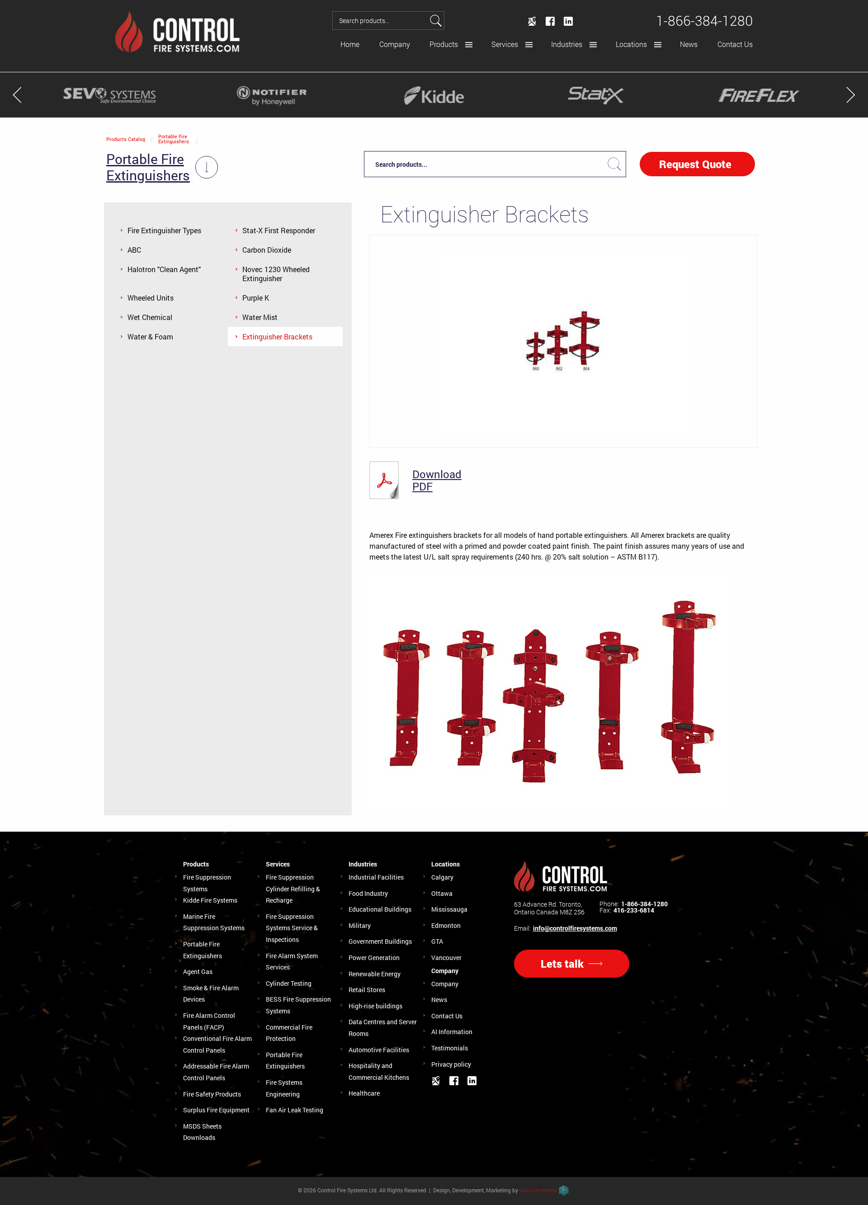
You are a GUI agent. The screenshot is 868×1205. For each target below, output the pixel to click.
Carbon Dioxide (266, 249)
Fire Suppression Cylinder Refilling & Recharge (293, 888)
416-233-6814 (633, 910)
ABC (134, 249)
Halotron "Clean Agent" (164, 269)
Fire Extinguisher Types (164, 230)
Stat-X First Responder (278, 230)
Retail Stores (367, 989)
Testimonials (449, 1048)
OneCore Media (538, 1190)
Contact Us (735, 44)
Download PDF (437, 480)
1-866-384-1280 (644, 904)
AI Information (451, 1031)
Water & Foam (150, 336)
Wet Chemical (149, 317)
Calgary (442, 877)
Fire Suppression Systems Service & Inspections (292, 928)
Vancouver (446, 957)
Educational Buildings (380, 909)
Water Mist (260, 317)
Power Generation (374, 957)
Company (394, 44)
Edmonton (446, 925)
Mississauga (449, 909)
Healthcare (364, 1093)
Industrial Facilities (376, 877)
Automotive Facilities (379, 1049)
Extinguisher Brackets (277, 336)
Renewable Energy (375, 974)
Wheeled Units (150, 297)
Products (443, 44)
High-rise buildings (375, 1006)
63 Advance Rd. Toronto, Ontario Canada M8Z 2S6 (549, 908)
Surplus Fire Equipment (216, 1110)
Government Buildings (380, 941)
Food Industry (368, 893)
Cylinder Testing (288, 983)
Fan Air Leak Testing (294, 1110)
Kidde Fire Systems (210, 900)
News (689, 44)
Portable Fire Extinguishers (173, 139)
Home (349, 44)
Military (360, 925)
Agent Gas (197, 971)
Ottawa (442, 893)
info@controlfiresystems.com (575, 928)
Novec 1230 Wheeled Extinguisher (276, 273)
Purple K (255, 297)
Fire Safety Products (212, 1094)
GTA (437, 941)
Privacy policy (451, 1064)
